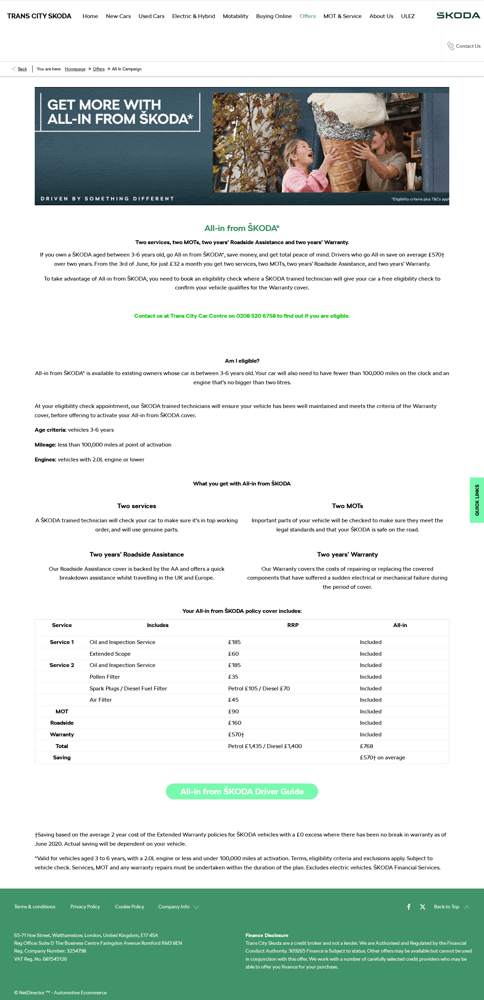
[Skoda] (458, 15)
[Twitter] (422, 906)
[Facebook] (409, 906)
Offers (99, 69)
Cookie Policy (129, 906)
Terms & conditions (34, 906)
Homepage (75, 69)
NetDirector (32, 992)
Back (22, 69)
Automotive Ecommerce (80, 992)
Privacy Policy (85, 906)
